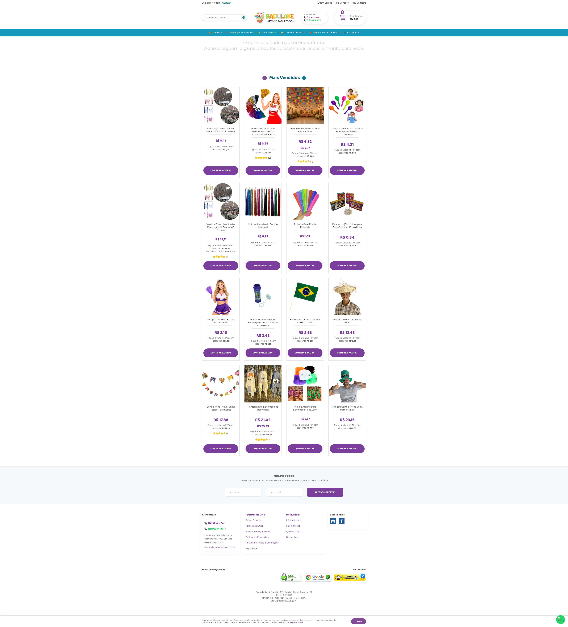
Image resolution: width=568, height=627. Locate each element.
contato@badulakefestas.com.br (220, 547)
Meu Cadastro (359, 3)
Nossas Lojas (292, 537)
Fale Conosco (342, 3)
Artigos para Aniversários (242, 32)
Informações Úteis (255, 515)
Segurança (251, 548)
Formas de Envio (254, 526)
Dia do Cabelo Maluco (295, 32)
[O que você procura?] (243, 17)
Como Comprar (254, 520)
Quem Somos (325, 3)
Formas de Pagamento (258, 532)
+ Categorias (353, 32)
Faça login (226, 3)
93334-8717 (314, 20)
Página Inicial (293, 520)
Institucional (293, 515)
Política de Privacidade (257, 537)
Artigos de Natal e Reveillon (326, 32)
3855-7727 (313, 17)
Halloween (217, 32)
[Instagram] (333, 521)
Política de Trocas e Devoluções (262, 543)
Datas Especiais (269, 32)
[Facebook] (341, 521)
